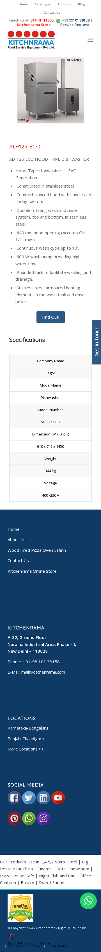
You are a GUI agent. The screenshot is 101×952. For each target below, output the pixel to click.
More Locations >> (26, 749)
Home (23, 4)
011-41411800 (41, 20)
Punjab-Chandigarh (26, 738)
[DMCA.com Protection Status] (20, 921)
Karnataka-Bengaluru (28, 728)
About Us (64, 4)
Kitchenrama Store (34, 25)
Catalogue (43, 4)
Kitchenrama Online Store (32, 571)
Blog (81, 4)
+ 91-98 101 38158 (41, 661)
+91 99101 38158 (75, 20)
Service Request (74, 25)
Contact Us (52, 12)
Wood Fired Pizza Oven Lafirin (37, 550)
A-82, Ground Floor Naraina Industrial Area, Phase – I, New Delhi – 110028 (42, 644)
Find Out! (50, 317)
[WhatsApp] (88, 900)
